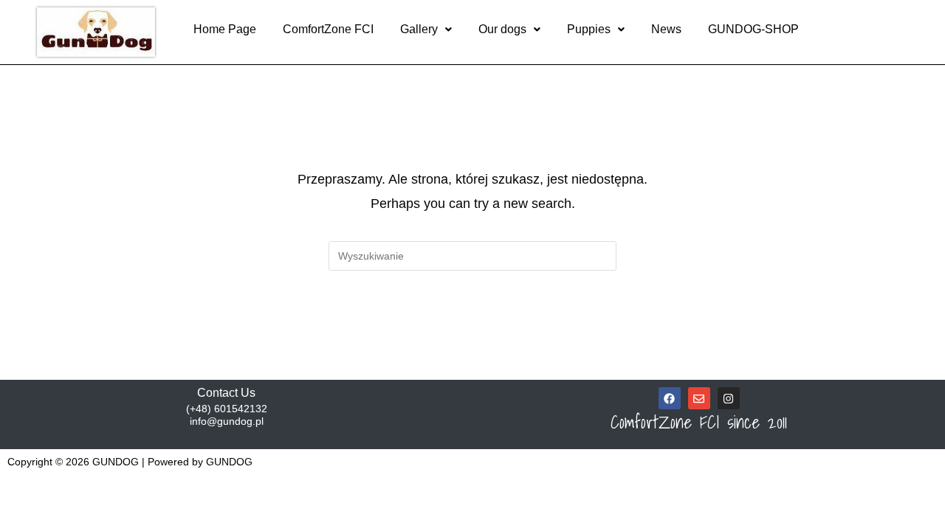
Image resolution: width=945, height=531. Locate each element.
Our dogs (502, 29)
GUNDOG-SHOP (753, 29)
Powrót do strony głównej (472, 330)
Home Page (224, 29)
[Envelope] (699, 398)
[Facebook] (670, 398)
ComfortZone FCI (328, 29)
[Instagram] (729, 398)
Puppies (589, 29)
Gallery (419, 29)
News (666, 29)
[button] (426, 29)
